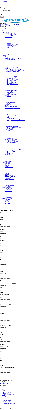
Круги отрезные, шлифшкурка (10, 172)
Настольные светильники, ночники (11, 118)
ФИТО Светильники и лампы (10, 107)
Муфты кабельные (8, 154)
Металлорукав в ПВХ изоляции (12, 67)
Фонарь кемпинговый (8, 201)
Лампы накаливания (8, 91)
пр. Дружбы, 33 (3, 25)
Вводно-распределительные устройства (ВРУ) (13, 149)
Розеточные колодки (8, 104)
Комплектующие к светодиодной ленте (14, 127)
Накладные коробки (10, 101)
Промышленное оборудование (7, 148)
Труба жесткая (7, 68)
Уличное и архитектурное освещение (11, 139)
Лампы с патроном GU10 (11, 77)
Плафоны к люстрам (10, 123)
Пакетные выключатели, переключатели (12, 48)
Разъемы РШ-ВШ (8, 103)
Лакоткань (6, 166)
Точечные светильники (9, 129)
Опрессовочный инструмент (10, 176)
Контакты (4, 389)
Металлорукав (7, 65)
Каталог (3, 2)
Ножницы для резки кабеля (9, 175)
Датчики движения (10, 146)
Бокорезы (6, 169)
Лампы (3, 72)
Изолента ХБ (7, 164)
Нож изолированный (8, 174)
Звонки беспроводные (8, 191)
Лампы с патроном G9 (11, 78)
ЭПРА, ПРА (9, 135)
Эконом (8, 117)
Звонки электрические (6, 190)
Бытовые (8, 93)
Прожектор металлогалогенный (12, 141)
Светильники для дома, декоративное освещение (11, 106)
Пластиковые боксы (10, 53)
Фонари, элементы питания (7, 198)
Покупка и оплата (5, 3)
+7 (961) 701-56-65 (15, 24)
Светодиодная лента (10, 128)
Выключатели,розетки (8, 95)
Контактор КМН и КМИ (11, 151)
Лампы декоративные (8, 89)
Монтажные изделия (8, 37)
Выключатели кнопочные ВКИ (10, 34)
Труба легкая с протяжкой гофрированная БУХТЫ (15, 70)
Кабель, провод (5, 55)
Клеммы (8, 40)
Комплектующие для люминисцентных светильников (16, 134)
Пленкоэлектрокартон (8, 168)
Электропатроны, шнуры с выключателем (14, 124)
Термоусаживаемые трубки (11, 46)
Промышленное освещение (9, 137)
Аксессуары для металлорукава (10, 61)
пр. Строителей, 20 (3, 24)
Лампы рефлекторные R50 (11, 83)
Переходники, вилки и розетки (10, 102)
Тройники (6, 105)
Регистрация (6, 16)
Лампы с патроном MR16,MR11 (12, 76)
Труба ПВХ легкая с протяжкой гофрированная (13, 69)
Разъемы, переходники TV (11, 59)
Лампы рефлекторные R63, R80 (12, 84)
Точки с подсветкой (8, 130)
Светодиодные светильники (10, 138)
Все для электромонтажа (6, 32)
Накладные (9, 97)
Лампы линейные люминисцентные (11, 90)
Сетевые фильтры (8, 194)
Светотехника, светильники (7, 132)
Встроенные (9, 96)
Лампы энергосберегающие (9, 92)
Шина (8, 47)
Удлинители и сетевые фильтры (8, 193)
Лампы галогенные (8, 88)
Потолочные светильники (11, 115)
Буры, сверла (7, 170)
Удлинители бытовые (8, 195)
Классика (8, 111)
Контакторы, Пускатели (9, 150)
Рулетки (6, 180)
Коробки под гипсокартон (11, 100)
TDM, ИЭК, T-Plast (10, 63)
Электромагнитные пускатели (12, 153)
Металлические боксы (10, 51)
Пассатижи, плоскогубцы (9, 179)
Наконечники (9, 43)
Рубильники (7, 158)
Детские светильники (10, 110)
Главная (3, 204)
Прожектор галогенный (11, 140)
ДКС (7, 64)
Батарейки (6, 200)
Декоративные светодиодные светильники (12, 108)
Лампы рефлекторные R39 (11, 82)
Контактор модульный (11, 152)
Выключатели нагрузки (9, 35)
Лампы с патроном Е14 (11, 75)
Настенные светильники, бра (12, 113)
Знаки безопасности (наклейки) (10, 182)
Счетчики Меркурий (8, 188)
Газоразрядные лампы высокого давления (12, 87)
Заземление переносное (9, 171)
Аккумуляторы (7, 199)
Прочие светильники (8, 125)
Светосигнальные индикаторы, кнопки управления (14, 159)
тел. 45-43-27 (9, 24)
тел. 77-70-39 (8, 25)
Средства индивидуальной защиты (8, 181)
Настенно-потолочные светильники (13, 112)
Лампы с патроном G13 (11, 81)
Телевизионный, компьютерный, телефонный (13, 58)
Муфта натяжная (10, 42)
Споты (8, 116)
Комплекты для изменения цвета (12, 131)
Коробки (6, 98)
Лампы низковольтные (11, 85)
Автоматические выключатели (10, 33)
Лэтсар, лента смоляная (9, 167)
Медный (6, 57)
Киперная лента (7, 165)
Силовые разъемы (8, 49)
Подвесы (8, 114)
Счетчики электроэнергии (7, 187)
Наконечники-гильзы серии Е (12, 45)
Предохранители (8, 156)
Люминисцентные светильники (10, 136)
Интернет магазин (5, 205)
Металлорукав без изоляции (12, 66)
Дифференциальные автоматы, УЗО (11, 36)
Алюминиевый (7, 56)
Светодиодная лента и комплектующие (11, 126)
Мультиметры (7, 173)
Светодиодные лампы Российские (11, 86)
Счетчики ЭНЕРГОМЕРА (9, 189)
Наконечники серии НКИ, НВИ (12, 44)
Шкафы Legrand (9, 54)
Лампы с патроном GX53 (11, 80)
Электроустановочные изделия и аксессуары (10, 94)
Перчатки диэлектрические (9, 185)
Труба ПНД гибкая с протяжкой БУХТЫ (12, 71)
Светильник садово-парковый (12, 143)
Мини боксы (9, 52)
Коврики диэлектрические (9, 183)
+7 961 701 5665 (3, 6)
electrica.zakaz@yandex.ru (4, 28)
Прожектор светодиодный (11, 142)
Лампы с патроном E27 (11, 74)
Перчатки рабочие (8, 186)
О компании (4, 1)
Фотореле (8, 147)
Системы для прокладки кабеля (8, 60)
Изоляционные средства (6, 162)
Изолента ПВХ (7, 163)
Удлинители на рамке (8, 196)
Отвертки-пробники (8, 177)
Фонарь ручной (7, 203)
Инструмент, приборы (6, 401)
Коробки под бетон (10, 99)
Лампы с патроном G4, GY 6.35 (12, 79)
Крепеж (8, 41)
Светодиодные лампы (8, 73)
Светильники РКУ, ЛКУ (11, 144)
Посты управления (8, 155)
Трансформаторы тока (8, 161)
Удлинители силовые (8, 197)
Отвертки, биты (7, 178)
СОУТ (3, 390)
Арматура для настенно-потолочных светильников (16, 120)
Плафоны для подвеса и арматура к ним (14, 122)
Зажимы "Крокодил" (10, 39)
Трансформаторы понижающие (10, 160)
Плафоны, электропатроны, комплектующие (12, 119)
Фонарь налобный (8, 202)
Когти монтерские (8, 184)
